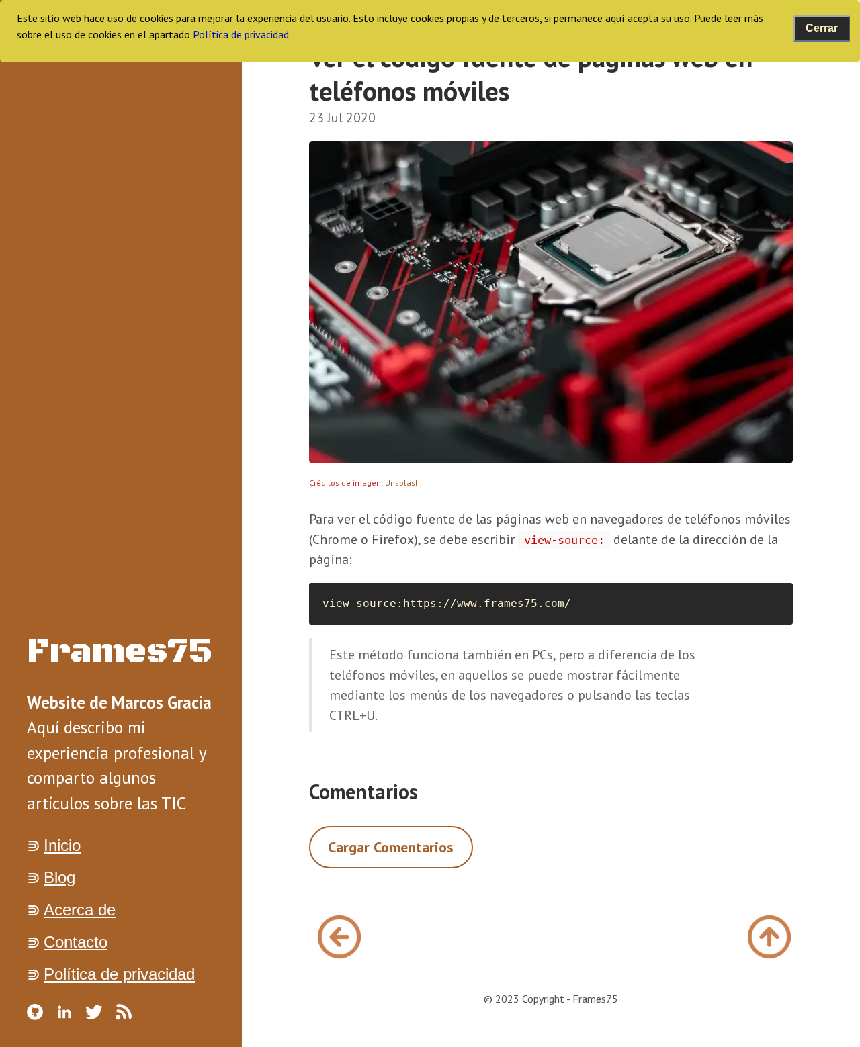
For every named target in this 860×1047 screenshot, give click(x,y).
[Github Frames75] (35, 1012)
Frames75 (120, 652)
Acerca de (80, 910)
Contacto (76, 942)
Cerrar (822, 28)
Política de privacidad (119, 974)
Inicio (62, 845)
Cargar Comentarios (391, 846)
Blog (59, 877)
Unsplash (402, 482)
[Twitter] (94, 1012)
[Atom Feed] (124, 1012)
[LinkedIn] (64, 1012)
